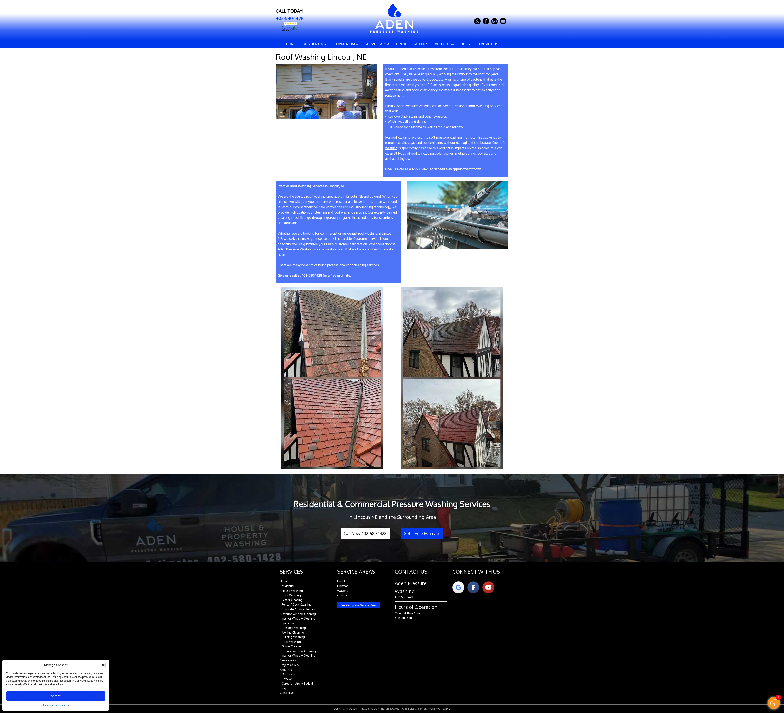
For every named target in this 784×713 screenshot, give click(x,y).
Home (284, 581)
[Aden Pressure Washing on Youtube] (488, 587)
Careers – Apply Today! (297, 683)
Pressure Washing (294, 628)
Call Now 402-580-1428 (365, 533)
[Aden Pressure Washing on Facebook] (473, 587)
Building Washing (293, 637)
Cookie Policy (46, 705)
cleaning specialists (292, 218)
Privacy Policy (63, 705)
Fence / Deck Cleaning (297, 604)
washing (391, 148)
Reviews (287, 679)
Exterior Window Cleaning (299, 614)
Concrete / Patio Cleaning (299, 609)
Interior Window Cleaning (298, 618)
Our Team (288, 674)
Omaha (342, 595)
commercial (328, 233)
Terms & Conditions (394, 708)
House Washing (292, 590)
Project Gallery (289, 665)
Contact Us (287, 692)
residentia (349, 233)
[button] (103, 665)
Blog (283, 688)
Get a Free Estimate (422, 533)
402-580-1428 (290, 18)
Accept (56, 696)
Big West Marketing (437, 708)
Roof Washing (291, 595)
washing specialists (327, 196)
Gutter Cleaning (292, 600)
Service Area (288, 660)
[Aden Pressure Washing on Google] (458, 587)
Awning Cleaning (293, 632)
